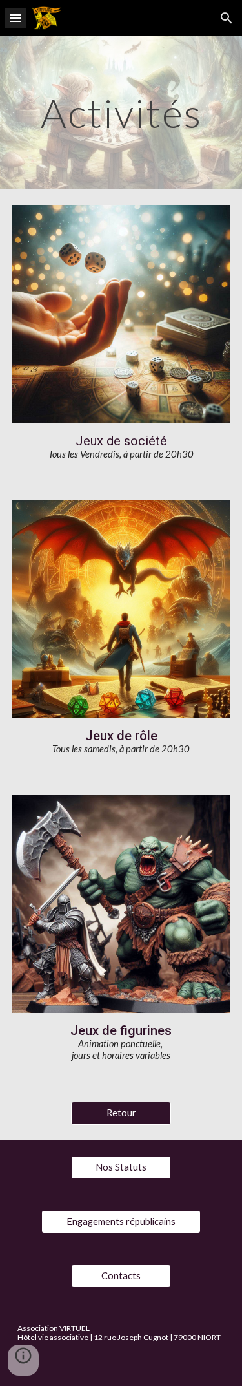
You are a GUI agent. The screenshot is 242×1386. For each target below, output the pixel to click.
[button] (15, 18)
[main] (121, 113)
